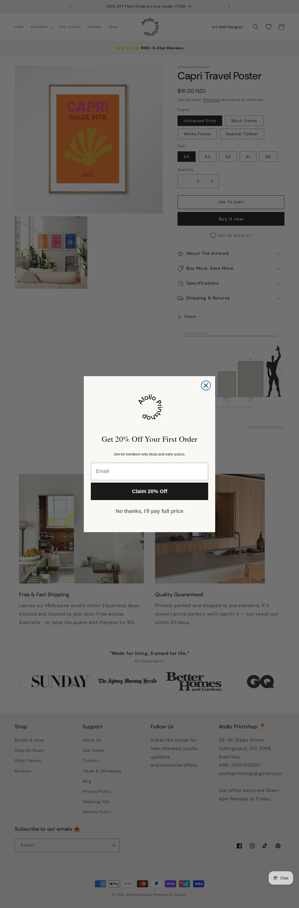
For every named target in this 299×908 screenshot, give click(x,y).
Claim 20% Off (149, 491)
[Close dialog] (206, 385)
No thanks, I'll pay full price (149, 511)
